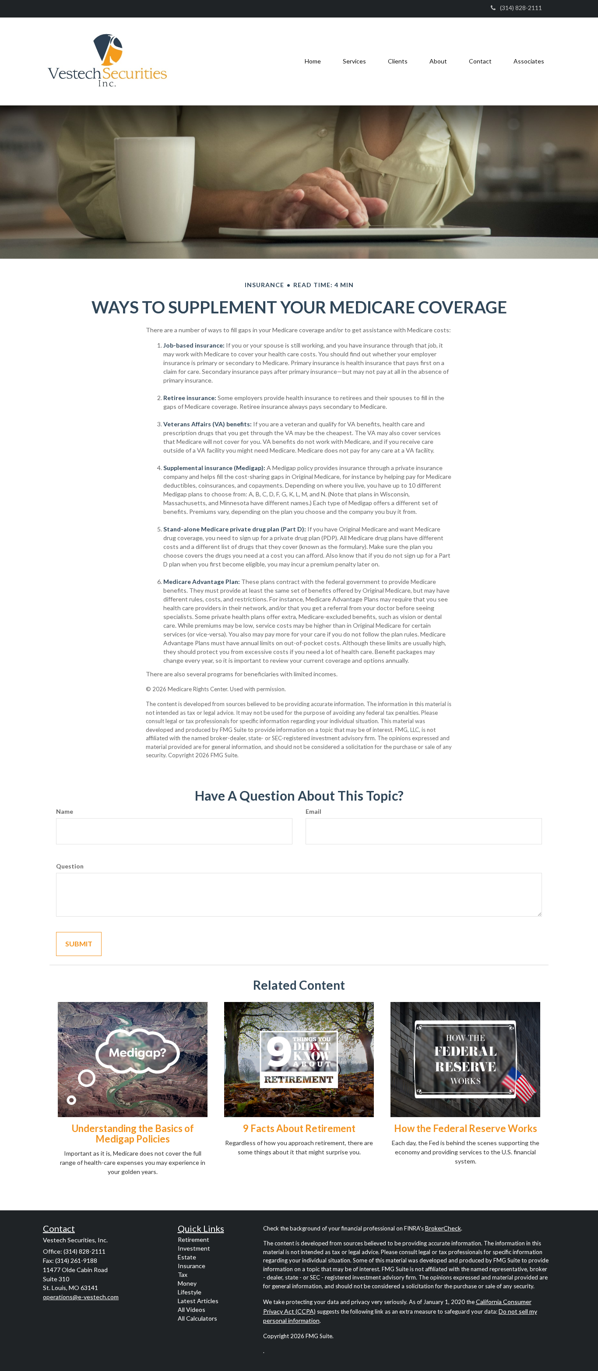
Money (187, 1283)
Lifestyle (189, 1292)
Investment (194, 1248)
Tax (182, 1274)
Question (70, 866)
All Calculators (197, 1318)
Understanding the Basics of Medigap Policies (133, 1133)
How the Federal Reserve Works (465, 1128)
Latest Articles (198, 1300)
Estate (187, 1257)
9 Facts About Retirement (299, 1128)
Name (64, 811)
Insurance (191, 1265)
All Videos (191, 1309)
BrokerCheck (443, 1228)
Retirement (193, 1239)
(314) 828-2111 (521, 7)
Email (313, 811)
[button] (354, 61)
